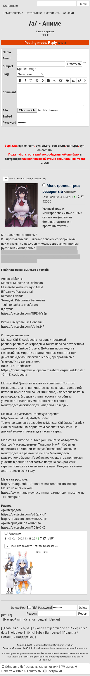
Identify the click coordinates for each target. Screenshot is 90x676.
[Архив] (54, 619)
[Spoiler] (48, 81)
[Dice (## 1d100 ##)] (84, 81)
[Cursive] (25, 81)
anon (40, 628)
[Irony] (61, 81)
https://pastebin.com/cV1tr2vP (23, 326)
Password (45, 607)
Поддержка (24, 637)
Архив (45, 34)
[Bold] (20, 81)
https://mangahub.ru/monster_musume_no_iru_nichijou (39, 484)
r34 (70, 628)
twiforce (70, 648)
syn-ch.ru (58, 145)
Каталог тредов (45, 31)
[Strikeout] (37, 81)
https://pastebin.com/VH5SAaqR (24, 519)
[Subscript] (73, 81)
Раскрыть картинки (37, 666)
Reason (31, 613)
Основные (10, 5)
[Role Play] (67, 81)
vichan (69, 645)
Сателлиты (52, 13)
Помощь (7, 637)
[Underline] (31, 81)
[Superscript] (79, 81)
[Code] (54, 81)
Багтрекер (52, 632)
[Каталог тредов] (35, 619)
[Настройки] (12, 619)
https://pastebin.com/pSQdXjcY (23, 514)
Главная (10, 628)
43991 (50, 538)
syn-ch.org (43, 145)
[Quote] (42, 81)
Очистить (33, 671)
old (13, 632)
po (63, 628)
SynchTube (34, 632)
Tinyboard (59, 645)
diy (83, 628)
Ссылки (68, 13)
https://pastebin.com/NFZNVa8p (24, 313)
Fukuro (20, 645)
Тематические (13, 13)
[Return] (62, 43)
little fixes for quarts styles (42, 648)
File (33, 607)
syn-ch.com (26, 145)
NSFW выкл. (65, 666)
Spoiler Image (26, 69)
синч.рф (72, 145)
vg (76, 628)
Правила (69, 632)
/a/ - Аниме (45, 23)
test (20, 632)
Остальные (34, 13)
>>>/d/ (44, 163)
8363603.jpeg (39, 178)
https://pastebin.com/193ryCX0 (23, 527)
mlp (49, 628)
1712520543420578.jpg (45, 546)
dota (4, 632)
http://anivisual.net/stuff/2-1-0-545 (25, 418)
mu (57, 628)
